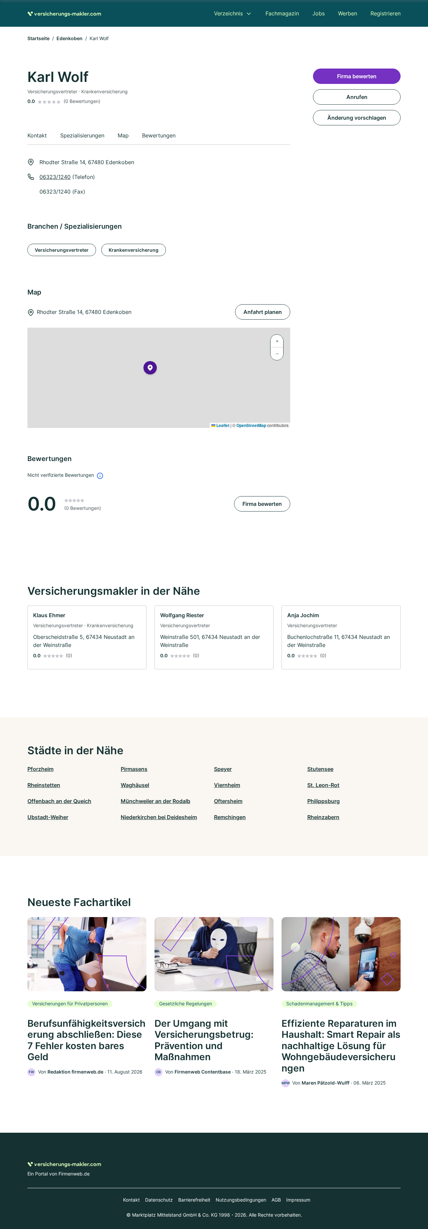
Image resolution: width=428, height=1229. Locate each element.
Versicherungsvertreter (62, 250)
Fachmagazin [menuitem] (282, 13)
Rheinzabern (323, 817)
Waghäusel (135, 785)
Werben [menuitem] (347, 13)
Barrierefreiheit (194, 1200)
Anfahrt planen (262, 312)
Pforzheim (40, 769)
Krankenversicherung (133, 250)
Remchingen (230, 817)
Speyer (223, 769)
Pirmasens (134, 769)
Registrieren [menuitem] (385, 13)
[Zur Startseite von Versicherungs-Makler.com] (64, 13)
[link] (86, 637)
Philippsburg (323, 801)
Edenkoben (70, 38)
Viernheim (227, 785)
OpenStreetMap (251, 425)
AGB (276, 1200)
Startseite (38, 38)
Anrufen (356, 97)
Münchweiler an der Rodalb (155, 801)
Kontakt (131, 1200)
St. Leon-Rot (323, 785)
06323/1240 (55, 177)
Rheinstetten (43, 785)
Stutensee (320, 769)
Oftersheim (228, 801)
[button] (150, 369)
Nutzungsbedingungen (241, 1200)
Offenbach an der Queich (59, 801)
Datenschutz (159, 1200)
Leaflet (222, 425)
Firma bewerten (262, 503)
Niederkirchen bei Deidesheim (159, 817)
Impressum (298, 1200)
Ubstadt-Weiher (47, 817)
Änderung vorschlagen (356, 117)
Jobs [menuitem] (318, 13)
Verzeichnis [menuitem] (228, 13)
